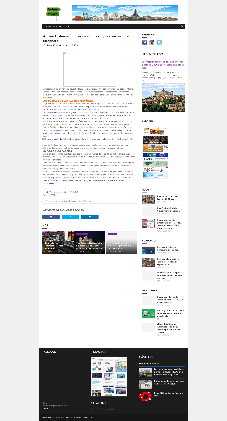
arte (46, 234)
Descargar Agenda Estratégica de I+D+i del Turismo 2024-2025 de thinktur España (169, 224)
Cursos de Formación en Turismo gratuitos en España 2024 (168, 262)
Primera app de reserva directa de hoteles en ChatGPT (169, 382)
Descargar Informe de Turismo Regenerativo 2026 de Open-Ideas (121, 246)
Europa (72, 201)
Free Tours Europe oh (149, 363)
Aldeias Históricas (54, 112)
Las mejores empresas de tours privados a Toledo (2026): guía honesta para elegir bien (163, 64)
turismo (95, 201)
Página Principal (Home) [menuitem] (57, 26)
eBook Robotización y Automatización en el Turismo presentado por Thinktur (168, 328)
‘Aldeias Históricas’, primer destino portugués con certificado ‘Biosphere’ (83, 180)
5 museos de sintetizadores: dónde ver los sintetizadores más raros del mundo (58, 244)
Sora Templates (58, 418)
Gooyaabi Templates (86, 418)
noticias (79, 201)
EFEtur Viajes (48, 183)
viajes (102, 201)
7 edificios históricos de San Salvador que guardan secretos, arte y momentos (89, 246)
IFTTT (52, 195)
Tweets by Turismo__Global (102, 409)
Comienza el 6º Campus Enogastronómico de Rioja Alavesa (169, 275)
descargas (112, 234)
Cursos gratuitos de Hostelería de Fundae (167, 248)
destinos (64, 201)
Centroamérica (82, 234)
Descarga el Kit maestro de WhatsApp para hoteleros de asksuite (170, 313)
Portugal (97, 103)
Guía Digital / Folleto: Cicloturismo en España (168, 209)
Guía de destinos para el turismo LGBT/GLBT (169, 197)
